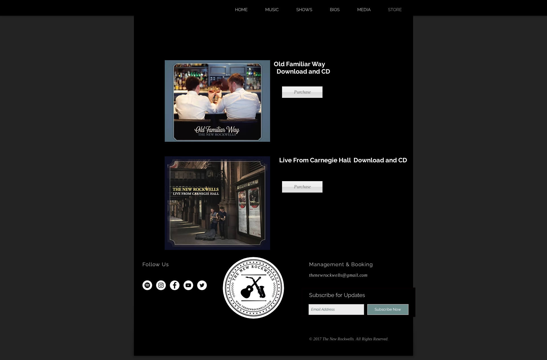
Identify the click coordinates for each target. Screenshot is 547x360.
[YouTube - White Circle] (188, 285)
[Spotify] (147, 285)
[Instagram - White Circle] (161, 285)
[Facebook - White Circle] (174, 285)
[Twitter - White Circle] (202, 285)
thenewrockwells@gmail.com (338, 275)
